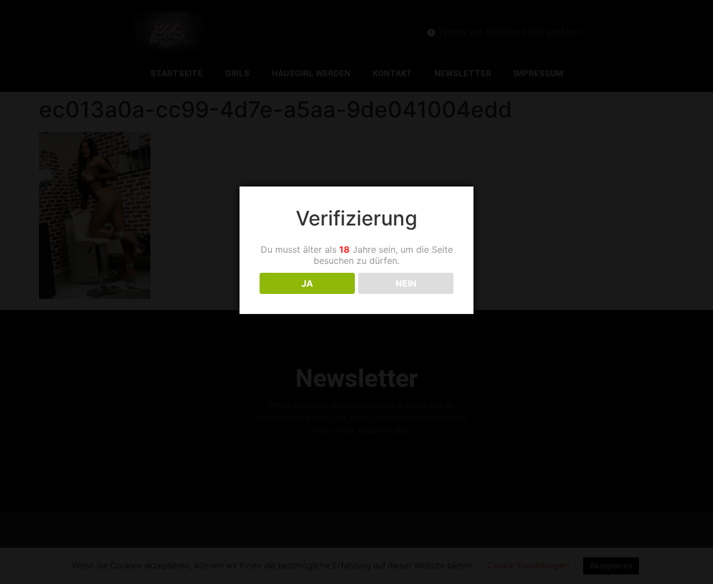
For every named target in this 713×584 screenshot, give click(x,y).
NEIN (406, 283)
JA (307, 283)
